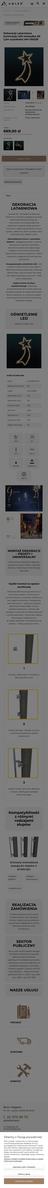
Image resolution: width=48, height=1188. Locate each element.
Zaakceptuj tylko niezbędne (24, 1167)
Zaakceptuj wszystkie (24, 1181)
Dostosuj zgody (24, 1174)
